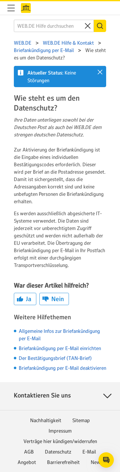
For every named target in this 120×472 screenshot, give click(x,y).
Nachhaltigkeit (45, 420)
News (96, 462)
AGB (29, 452)
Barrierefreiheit (63, 462)
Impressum (60, 431)
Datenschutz (58, 452)
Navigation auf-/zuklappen (11, 8)
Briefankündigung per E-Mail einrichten (60, 348)
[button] (100, 72)
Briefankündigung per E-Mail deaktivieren (62, 368)
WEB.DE (26, 8)
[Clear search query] (87, 26)
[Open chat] (106, 460)
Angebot (27, 462)
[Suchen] (100, 26)
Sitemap (81, 420)
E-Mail (89, 452)
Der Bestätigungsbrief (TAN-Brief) (55, 358)
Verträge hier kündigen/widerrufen (60, 441)
